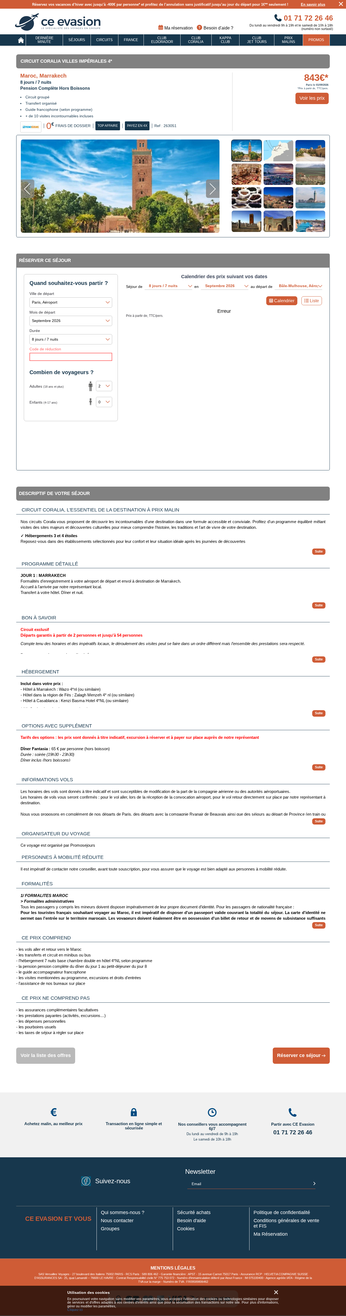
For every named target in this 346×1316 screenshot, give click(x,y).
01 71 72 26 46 (307, 18)
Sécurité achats (194, 1212)
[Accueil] (21, 40)
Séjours (76, 40)
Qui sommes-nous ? (122, 1212)
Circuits (104, 40)
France (131, 40)
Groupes (110, 1228)
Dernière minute (44, 40)
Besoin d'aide (191, 1220)
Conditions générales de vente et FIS (286, 1223)
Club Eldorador (162, 40)
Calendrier (284, 300)
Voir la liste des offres (46, 1055)
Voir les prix (312, 98)
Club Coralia (196, 40)
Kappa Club (225, 40)
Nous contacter (117, 1220)
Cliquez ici (75, 1310)
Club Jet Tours (257, 40)
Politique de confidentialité (282, 1212)
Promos (316, 40)
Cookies (186, 1228)
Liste (314, 300)
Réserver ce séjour (299, 1055)
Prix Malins (288, 40)
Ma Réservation (271, 1234)
